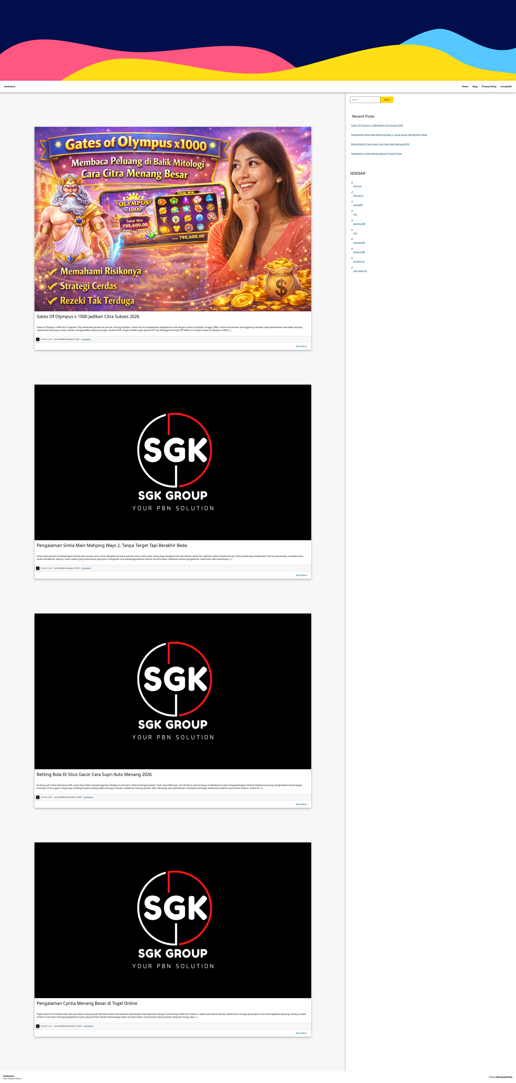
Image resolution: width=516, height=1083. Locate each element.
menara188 (359, 242)
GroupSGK (506, 86)
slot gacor (358, 195)
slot (355, 214)
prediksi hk (359, 261)
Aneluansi (9, 86)
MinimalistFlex (504, 1077)
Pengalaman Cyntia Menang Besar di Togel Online (376, 153)
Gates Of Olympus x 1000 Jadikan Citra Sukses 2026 (377, 125)
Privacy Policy (489, 86)
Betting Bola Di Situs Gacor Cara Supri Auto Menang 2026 (380, 144)
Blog (475, 86)
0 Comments (86, 339)
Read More (301, 346)
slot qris (357, 186)
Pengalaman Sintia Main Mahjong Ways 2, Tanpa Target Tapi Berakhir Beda (389, 134)
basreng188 (359, 223)
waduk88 (358, 204)
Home (465, 86)
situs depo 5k (360, 270)
